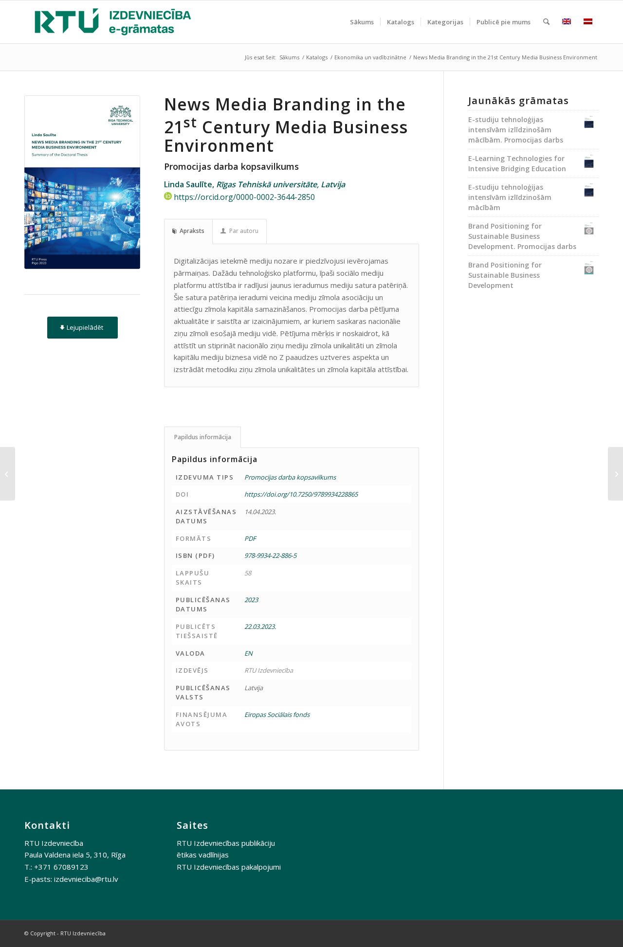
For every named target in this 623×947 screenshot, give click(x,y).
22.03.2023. (260, 626)
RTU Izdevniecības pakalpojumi (229, 867)
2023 (251, 599)
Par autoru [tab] (243, 231)
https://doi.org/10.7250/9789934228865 (301, 494)
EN (248, 653)
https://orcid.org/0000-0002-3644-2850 (244, 197)
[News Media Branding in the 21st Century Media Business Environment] (82, 182)
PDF (250, 538)
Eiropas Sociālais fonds (277, 714)
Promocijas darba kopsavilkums (290, 477)
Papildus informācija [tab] (202, 437)
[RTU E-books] (113, 21)
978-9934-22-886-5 (270, 555)
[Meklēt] (546, 21)
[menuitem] (362, 21)
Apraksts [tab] (192, 231)
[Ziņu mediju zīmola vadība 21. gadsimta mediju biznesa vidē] (7, 473)
